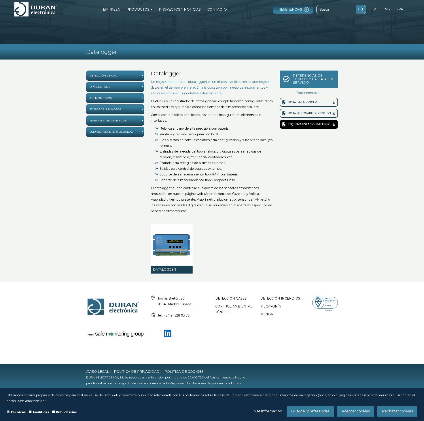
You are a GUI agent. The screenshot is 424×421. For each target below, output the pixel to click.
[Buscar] (361, 9)
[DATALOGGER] (172, 245)
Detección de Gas (103, 75)
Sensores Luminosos (105, 109)
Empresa (111, 9)
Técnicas (18, 412)
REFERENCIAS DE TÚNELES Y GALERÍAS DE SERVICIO (313, 79)
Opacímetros (99, 86)
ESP (372, 9)
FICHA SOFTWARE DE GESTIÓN (309, 113)
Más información (268, 411)
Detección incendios (280, 298)
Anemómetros (100, 98)
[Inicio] (35, 9)
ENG (386, 9)
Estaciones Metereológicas (111, 131)
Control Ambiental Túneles (233, 309)
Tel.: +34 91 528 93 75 (173, 315)
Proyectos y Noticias (180, 9)
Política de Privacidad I (137, 371)
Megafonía (270, 306)
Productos (138, 9)
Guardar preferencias (310, 411)
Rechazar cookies (397, 411)
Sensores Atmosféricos (108, 120)
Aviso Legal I (98, 371)
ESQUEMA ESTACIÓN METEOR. (309, 124)
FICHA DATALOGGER (302, 102)
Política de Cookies (184, 371)
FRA (399, 9)
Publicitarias (66, 412)
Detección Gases (231, 298)
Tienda (266, 314)
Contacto (217, 9)
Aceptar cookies (356, 411)
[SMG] (115, 334)
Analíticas (40, 412)
